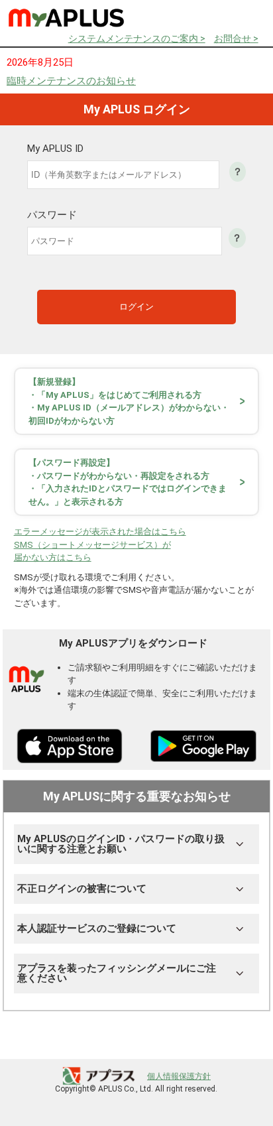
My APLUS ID (55, 149)
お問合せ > (236, 38)
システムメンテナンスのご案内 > (136, 38)
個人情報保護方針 (179, 1076)
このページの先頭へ (225, 1042)
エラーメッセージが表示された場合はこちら (100, 531)
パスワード (52, 215)
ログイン (136, 307)
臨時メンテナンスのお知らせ (71, 81)
